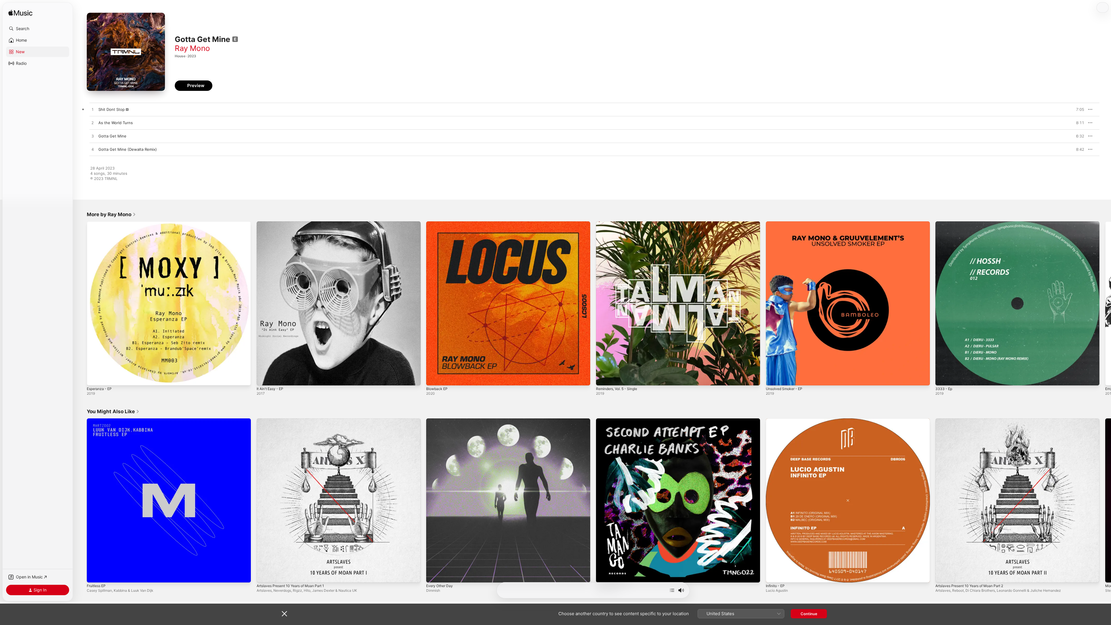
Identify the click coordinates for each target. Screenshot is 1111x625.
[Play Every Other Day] (433, 575)
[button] (37, 29)
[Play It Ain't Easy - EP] (264, 378)
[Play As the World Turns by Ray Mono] (92, 123)
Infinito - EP (776, 420)
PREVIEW (1077, 109)
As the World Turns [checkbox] (115, 122)
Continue (809, 613)
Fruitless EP (97, 420)
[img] (20, 13)
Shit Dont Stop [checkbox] (111, 109)
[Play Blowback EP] (433, 378)
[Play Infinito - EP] (773, 575)
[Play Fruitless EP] (94, 575)
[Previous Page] (81, 303)
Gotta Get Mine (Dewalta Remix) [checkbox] (127, 149)
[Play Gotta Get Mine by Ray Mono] (92, 136)
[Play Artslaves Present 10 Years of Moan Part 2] (942, 575)
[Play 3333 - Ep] (942, 378)
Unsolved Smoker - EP (786, 223)
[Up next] (672, 590)
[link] (111, 214)
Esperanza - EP (100, 223)
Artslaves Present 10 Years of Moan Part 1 (295, 420)
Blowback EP (437, 223)
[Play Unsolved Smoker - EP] (773, 378)
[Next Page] (1105, 303)
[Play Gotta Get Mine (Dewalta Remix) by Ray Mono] (92, 149)
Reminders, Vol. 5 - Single (619, 223)
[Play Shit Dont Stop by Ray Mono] (92, 109)
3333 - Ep (944, 223)
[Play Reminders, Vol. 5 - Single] (603, 378)
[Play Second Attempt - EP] (603, 575)
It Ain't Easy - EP (271, 223)
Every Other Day (441, 420)
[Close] (284, 613)
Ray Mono (192, 48)
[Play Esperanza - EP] (94, 378)
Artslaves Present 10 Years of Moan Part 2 (973, 420)
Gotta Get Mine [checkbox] (112, 136)
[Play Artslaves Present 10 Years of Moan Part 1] (264, 575)
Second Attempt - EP (615, 420)
